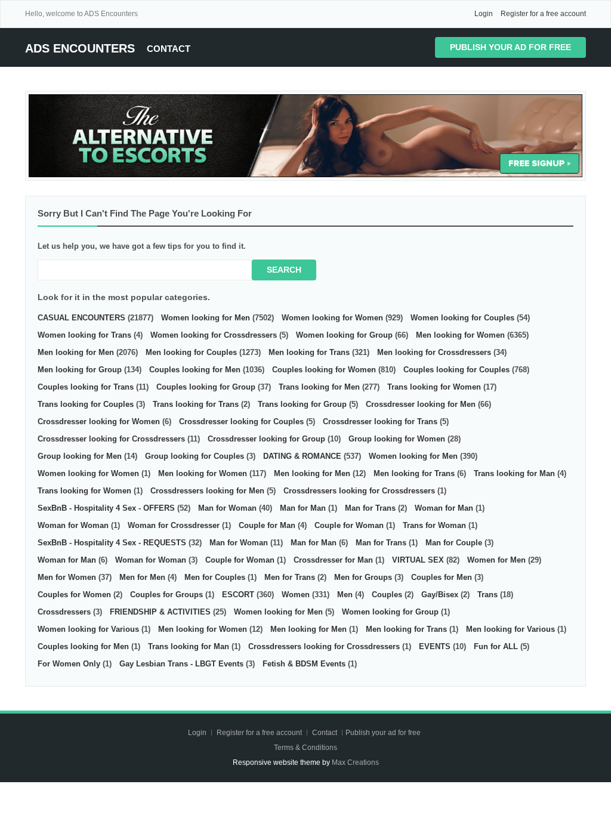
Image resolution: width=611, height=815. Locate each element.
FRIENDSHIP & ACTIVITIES (160, 611)
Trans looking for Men (319, 386)
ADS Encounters (80, 48)
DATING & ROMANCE (302, 456)
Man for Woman (227, 508)
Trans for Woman (434, 525)
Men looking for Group (80, 369)
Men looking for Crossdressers (434, 352)
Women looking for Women (332, 317)
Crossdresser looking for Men (421, 404)
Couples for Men (441, 577)
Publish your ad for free (510, 47)
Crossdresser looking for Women (99, 421)
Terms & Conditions (305, 747)
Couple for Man (267, 525)
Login (483, 14)
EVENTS (434, 646)
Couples (387, 594)
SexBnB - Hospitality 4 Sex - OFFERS (106, 508)
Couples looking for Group (205, 386)
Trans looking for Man (514, 473)
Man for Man (303, 508)
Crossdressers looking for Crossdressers (359, 490)
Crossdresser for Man (333, 559)
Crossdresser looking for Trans (380, 421)
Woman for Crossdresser (174, 525)
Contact (168, 49)
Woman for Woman (73, 525)
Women (296, 594)
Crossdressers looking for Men (207, 490)
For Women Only (69, 663)
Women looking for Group (344, 335)
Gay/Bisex (439, 594)
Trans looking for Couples (86, 404)
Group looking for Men (80, 456)
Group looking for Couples (194, 456)
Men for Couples (214, 577)
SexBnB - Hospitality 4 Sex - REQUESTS (112, 542)
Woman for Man (444, 508)
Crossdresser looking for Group (266, 438)
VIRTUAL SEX (418, 559)
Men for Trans (289, 577)
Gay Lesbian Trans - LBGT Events (181, 663)
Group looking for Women (396, 438)
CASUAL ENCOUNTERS (81, 317)
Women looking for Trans (84, 335)
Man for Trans (370, 508)
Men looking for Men (76, 352)
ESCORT (238, 594)
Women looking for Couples (462, 317)
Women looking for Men (205, 317)
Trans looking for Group (302, 404)
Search (284, 269)
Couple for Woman (349, 525)
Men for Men (142, 577)
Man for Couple (453, 542)
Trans (487, 594)
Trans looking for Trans (196, 404)
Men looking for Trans (309, 352)
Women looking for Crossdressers (213, 335)
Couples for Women (74, 594)
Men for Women (67, 577)
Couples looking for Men (194, 369)
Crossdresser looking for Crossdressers (111, 438)
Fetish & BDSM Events (304, 663)
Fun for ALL (496, 646)
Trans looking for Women (434, 386)
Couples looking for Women (324, 369)
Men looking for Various (510, 629)
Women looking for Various (88, 629)
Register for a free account (543, 14)
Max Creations (355, 762)
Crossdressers (64, 611)
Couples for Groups (166, 594)
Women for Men (496, 559)
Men (345, 594)
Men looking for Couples (191, 352)
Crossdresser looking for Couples (241, 421)
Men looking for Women (460, 335)
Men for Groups (363, 577)
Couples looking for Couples (456, 369)
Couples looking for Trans (86, 386)
